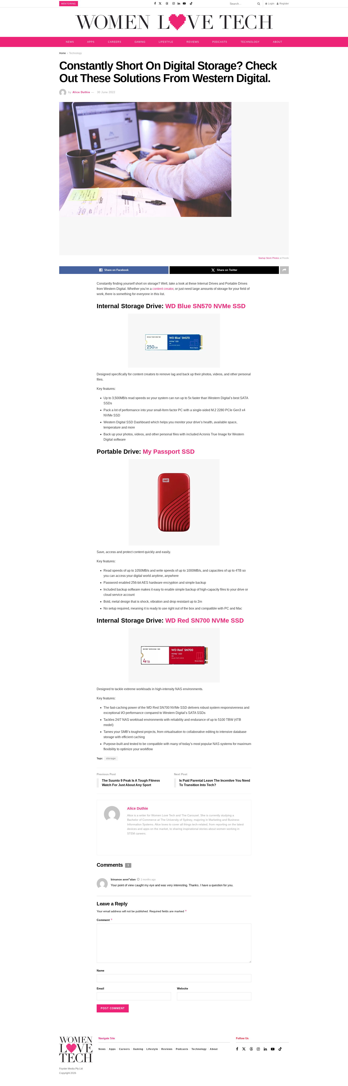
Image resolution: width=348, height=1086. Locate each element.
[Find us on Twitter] (160, 3)
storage (111, 758)
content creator (162, 288)
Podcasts (219, 42)
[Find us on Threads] (167, 3)
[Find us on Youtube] (184, 3)
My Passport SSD (169, 451)
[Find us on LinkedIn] (179, 3)
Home (62, 53)
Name (100, 970)
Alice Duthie (81, 92)
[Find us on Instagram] (173, 3)
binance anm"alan (123, 879)
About (277, 42)
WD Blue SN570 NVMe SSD (205, 306)
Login (270, 3)
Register (284, 3)
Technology (250, 42)
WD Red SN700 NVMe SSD (204, 620)
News (70, 42)
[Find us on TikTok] (191, 3)
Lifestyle (166, 42)
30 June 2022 (106, 92)
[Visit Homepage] (174, 22)
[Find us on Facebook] (155, 3)
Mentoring (68, 3)
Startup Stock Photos (268, 258)
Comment (105, 920)
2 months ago (148, 879)
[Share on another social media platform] (284, 270)
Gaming (140, 42)
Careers (114, 42)
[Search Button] (258, 3)
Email (100, 988)
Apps (90, 42)
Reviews (192, 42)
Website (182, 988)
